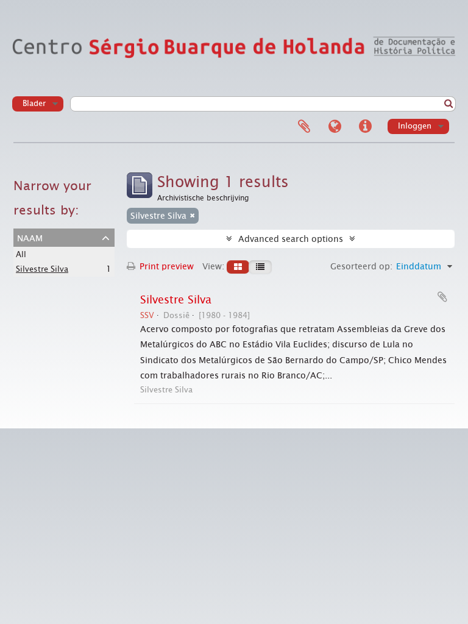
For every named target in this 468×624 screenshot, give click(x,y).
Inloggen (414, 125)
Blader (34, 103)
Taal (334, 127)
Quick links (365, 127)
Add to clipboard (442, 297)
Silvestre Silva (42, 269)
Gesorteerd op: (361, 266)
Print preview (165, 266)
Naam (30, 237)
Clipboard (304, 127)
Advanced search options (290, 239)
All (21, 254)
